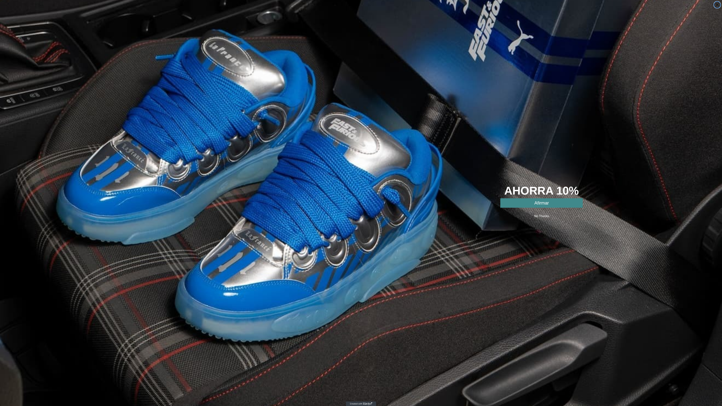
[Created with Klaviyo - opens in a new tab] (361, 403)
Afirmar (541, 202)
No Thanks (541, 216)
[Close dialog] (717, 5)
